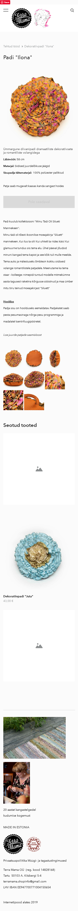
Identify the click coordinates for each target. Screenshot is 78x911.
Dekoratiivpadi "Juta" (18, 596)
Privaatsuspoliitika (15, 860)
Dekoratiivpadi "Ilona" (39, 46)
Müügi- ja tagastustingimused (47, 860)
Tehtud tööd (11, 46)
